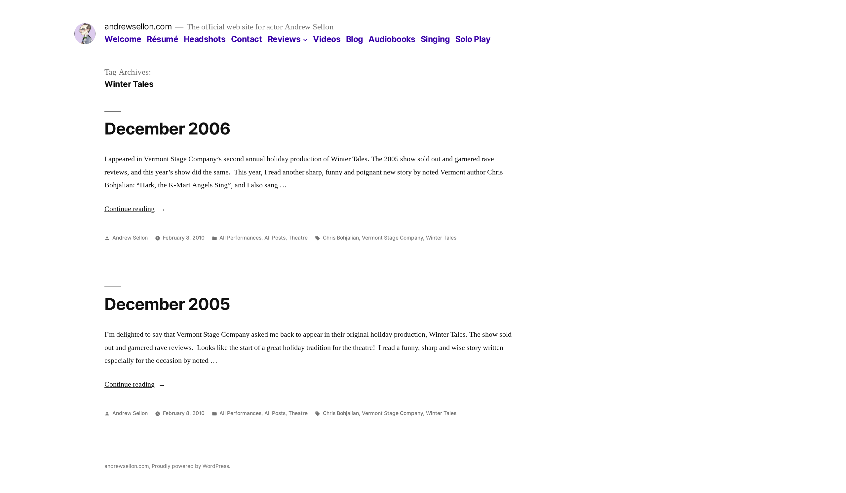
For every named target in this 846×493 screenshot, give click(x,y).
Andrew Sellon (130, 238)
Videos (326, 39)
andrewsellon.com (138, 26)
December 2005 (167, 304)
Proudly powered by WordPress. (191, 466)
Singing (435, 39)
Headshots (205, 39)
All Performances (240, 238)
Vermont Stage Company (392, 238)
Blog (354, 39)
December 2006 (167, 128)
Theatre (298, 238)
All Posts (275, 238)
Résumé (162, 39)
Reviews (284, 39)
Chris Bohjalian (341, 238)
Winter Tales (441, 238)
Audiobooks (391, 39)
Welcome (122, 39)
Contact (246, 39)
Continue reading (135, 208)
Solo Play (473, 39)
